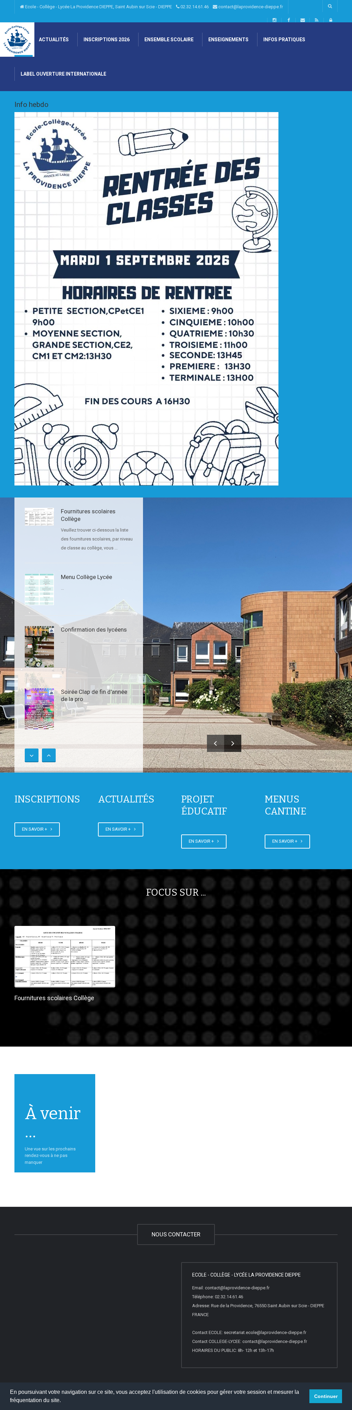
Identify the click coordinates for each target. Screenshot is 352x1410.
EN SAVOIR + (35, 829)
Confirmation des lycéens (94, 629)
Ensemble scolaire (168, 39)
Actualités (53, 39)
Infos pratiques (283, 39)
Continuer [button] (326, 1396)
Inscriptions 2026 (106, 39)
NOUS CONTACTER (176, 1234)
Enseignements (228, 39)
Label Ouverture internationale (63, 74)
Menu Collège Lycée (86, 576)
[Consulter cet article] (39, 517)
